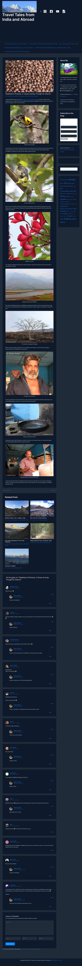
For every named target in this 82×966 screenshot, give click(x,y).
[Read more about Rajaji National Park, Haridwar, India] (42, 531)
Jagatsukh (68, 196)
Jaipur (72, 196)
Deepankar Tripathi (14, 586)
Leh (70, 204)
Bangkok (72, 180)
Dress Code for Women (66, 186)
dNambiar (12, 612)
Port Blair (71, 211)
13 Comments (8, 519)
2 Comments (7, 543)
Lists (72, 204)
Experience (62, 193)
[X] (64, 11)
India (14, 96)
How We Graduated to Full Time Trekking (14, 541)
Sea (69, 213)
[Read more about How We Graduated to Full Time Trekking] (17, 531)
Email (62, 125)
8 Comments (33, 519)
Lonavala (75, 204)
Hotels (37, 542)
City (65, 183)
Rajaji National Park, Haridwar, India (41, 540)
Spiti (74, 213)
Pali (68, 211)
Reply (52, 594)
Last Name (63, 133)
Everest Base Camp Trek (68, 191)
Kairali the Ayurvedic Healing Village (29, 99)
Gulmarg (68, 193)
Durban (74, 186)
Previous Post (6, 490)
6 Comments (7, 567)
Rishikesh (65, 213)
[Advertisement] (41, 32)
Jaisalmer (63, 199)
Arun (11, 824)
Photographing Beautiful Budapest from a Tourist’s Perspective (18, 47)
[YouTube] (57, 11)
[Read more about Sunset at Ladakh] (17, 556)
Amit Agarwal (13, 747)
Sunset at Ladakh (10, 566)
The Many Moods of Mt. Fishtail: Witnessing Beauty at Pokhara (43, 43)
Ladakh (62, 201)
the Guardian (63, 96)
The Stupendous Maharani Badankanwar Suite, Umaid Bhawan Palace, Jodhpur (53, 47)
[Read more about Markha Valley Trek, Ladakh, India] (17, 508)
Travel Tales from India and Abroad (18, 17)
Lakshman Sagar (64, 204)
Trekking (67, 219)
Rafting (74, 211)
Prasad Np (12, 692)
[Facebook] (51, 11)
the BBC (73, 94)
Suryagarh (69, 216)
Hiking (62, 196)
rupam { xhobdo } (13, 665)
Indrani (11, 721)
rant (61, 213)
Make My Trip (64, 206)
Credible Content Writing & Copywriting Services (67, 149)
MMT (75, 208)
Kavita (11, 798)
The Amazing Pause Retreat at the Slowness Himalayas (16, 51)
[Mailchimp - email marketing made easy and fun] (75, 138)
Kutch (75, 199)
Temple (74, 216)
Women (62, 222)
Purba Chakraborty (14, 639)
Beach (61, 183)
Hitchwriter (12, 885)
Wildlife (26, 96)
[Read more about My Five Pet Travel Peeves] (42, 508)
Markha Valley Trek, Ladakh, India (15, 518)
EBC (61, 188)
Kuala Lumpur (70, 199)
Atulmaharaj (13, 773)
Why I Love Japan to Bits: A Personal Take (68, 43)
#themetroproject (64, 179)
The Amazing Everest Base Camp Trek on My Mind (15, 43)
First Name (63, 129)
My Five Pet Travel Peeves (38, 518)
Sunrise (65, 216)
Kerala (16, 96)
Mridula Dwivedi (17, 868)
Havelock (73, 193)
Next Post (53, 490)
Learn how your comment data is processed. (31, 949)
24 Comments (8, 96)
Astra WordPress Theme (56, 960)
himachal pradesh (15, 543)
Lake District (66, 201)
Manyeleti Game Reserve (66, 208)
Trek (18, 519)
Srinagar (61, 216)
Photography (21, 96)
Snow (72, 213)
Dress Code (71, 183)
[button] (41, 11)
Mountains (63, 211)
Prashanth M (13, 859)
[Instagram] (45, 11)
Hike (76, 193)
